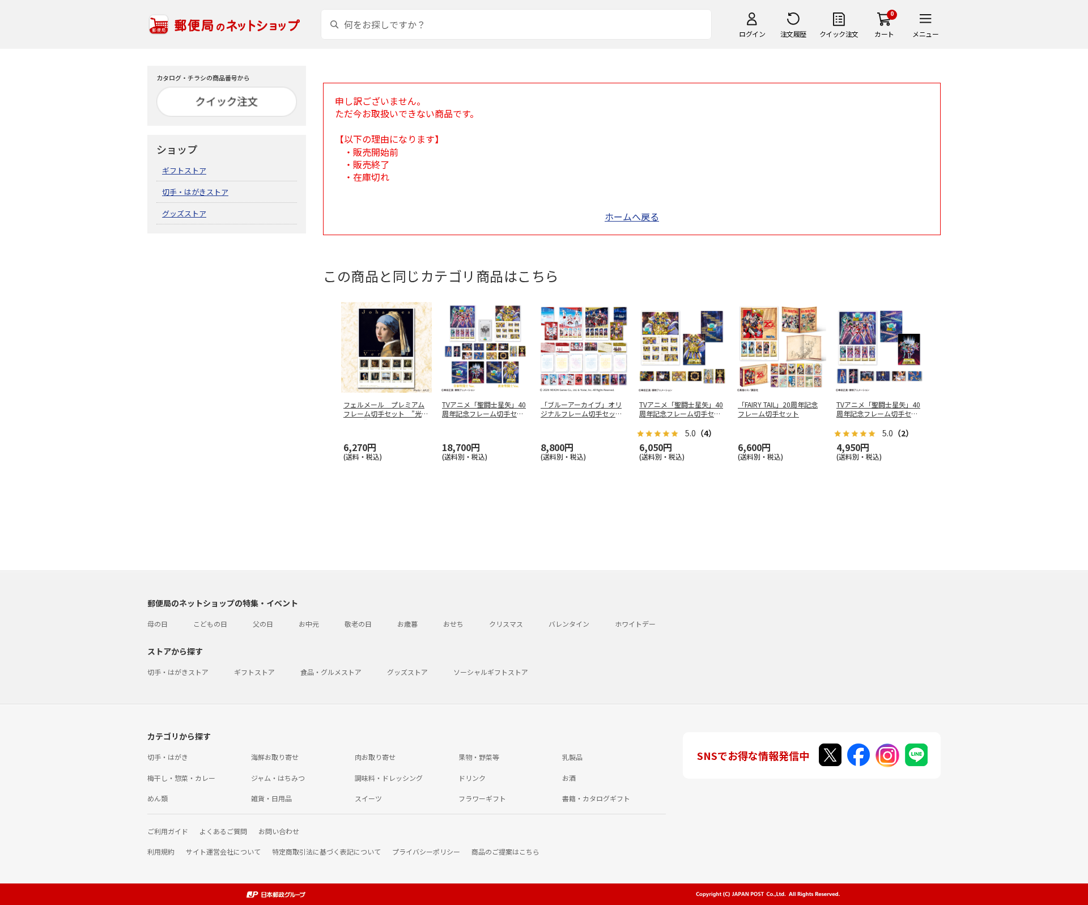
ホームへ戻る (632, 216)
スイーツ (368, 798)
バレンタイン (569, 623)
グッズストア (184, 213)
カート (884, 34)
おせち (453, 623)
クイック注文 (838, 34)
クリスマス (506, 623)
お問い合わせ (278, 831)
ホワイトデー (635, 623)
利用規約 (161, 851)
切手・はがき (167, 757)
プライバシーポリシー (426, 851)
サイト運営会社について (223, 851)
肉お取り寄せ (375, 757)
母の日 (157, 623)
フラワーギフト (482, 798)
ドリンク (472, 778)
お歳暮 (407, 623)
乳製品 (572, 757)
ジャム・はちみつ (278, 778)
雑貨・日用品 (271, 798)
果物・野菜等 (478, 757)
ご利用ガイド (167, 831)
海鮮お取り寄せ (275, 757)
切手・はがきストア (195, 191)
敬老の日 (358, 623)
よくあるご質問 (223, 831)
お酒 (569, 778)
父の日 (263, 623)
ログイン (752, 34)
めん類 (157, 798)
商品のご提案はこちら (505, 851)
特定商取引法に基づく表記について (326, 851)
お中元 (309, 623)
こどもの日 (210, 623)
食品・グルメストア (331, 672)
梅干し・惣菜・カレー (181, 778)
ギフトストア (184, 170)
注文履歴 (793, 34)
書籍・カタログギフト (596, 798)
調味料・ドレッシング (389, 778)
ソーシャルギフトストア (490, 672)
